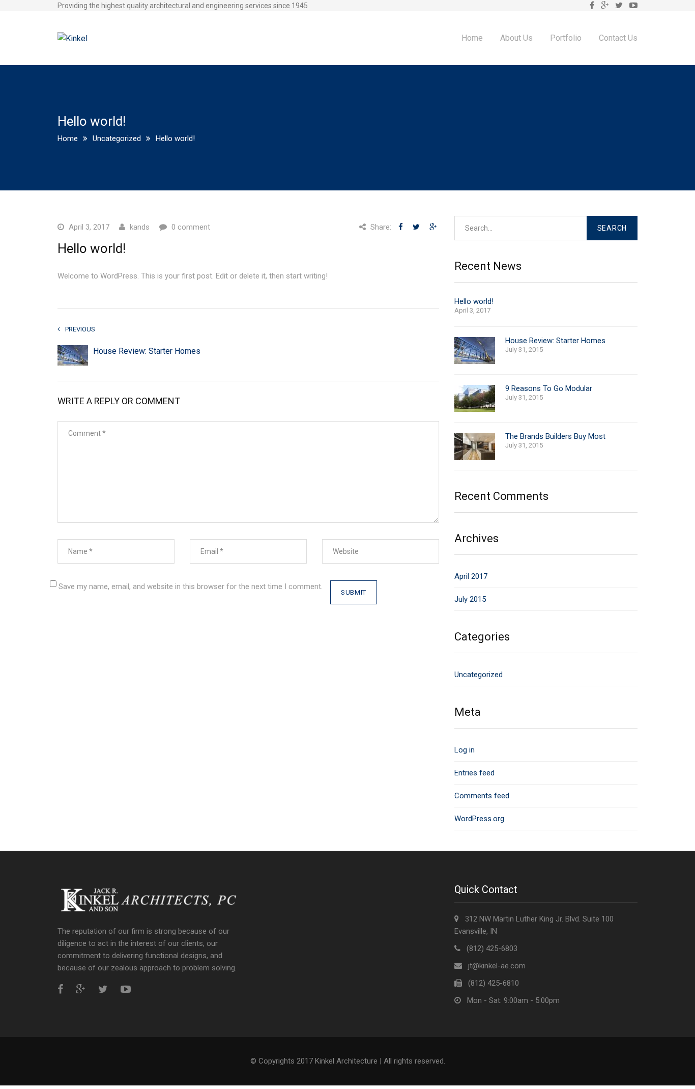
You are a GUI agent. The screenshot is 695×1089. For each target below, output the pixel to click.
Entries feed (474, 772)
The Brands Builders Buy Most (555, 436)
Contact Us (618, 38)
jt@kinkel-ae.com (497, 965)
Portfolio (566, 38)
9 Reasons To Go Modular (548, 389)
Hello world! (474, 301)
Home (472, 38)
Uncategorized (117, 138)
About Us (516, 38)
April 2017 (470, 576)
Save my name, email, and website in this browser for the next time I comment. (191, 586)
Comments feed (481, 795)
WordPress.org (479, 818)
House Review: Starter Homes (146, 351)
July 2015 (470, 599)
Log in (464, 750)
